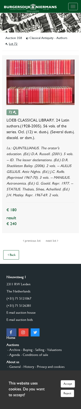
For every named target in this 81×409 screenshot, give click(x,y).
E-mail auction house (21, 312)
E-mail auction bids (19, 320)
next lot (51, 241)
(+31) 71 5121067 (18, 298)
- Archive (13, 350)
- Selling (38, 350)
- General (13, 367)
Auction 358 (14, 38)
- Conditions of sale (34, 355)
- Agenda (13, 355)
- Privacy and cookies (49, 367)
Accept (68, 383)
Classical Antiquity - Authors (48, 38)
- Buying (26, 350)
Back (12, 254)
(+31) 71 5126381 (18, 306)
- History (27, 367)
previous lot (32, 241)
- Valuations (53, 350)
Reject (67, 393)
